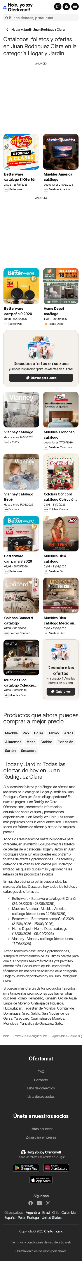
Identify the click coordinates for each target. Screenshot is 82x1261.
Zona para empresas (41, 1137)
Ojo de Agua (67, 998)
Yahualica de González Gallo (41, 1023)
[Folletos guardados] (57, 6)
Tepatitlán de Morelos (40, 1008)
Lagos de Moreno (16, 1003)
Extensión (65, 742)
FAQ (41, 1071)
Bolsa (38, 733)
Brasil (46, 1212)
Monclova (10, 1023)
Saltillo (35, 1013)
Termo (53, 733)
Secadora (29, 750)
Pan (26, 733)
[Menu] (75, 6)
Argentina (33, 1212)
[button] (66, 6)
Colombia (68, 1212)
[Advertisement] (41, 96)
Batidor (46, 742)
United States (51, 1217)
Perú (21, 1217)
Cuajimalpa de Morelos (47, 1018)
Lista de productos (41, 1096)
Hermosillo (35, 998)
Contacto (41, 1080)
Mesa (30, 742)
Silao (25, 1013)
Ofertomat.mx (53, 1231)
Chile (55, 1212)
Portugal (33, 1217)
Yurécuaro (21, 1018)
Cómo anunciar (41, 1129)
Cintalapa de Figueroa (47, 1003)
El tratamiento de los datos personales (41, 1251)
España (10, 1217)
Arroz (68, 733)
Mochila (11, 733)
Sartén (10, 750)
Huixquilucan (12, 1008)
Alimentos (13, 742)
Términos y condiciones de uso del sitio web (41, 1242)
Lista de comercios (41, 1088)
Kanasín (50, 998)
